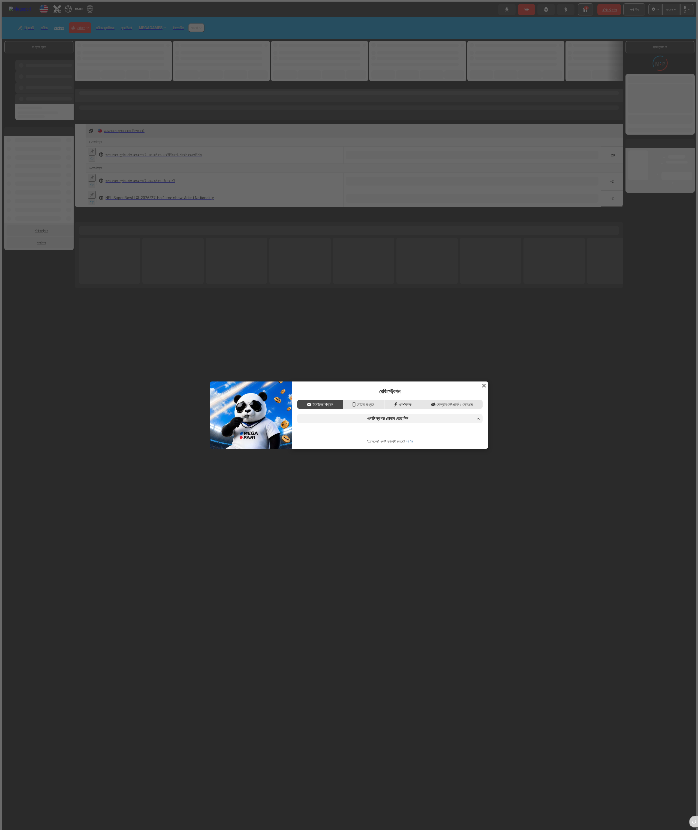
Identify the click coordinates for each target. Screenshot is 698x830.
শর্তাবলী (371, 457)
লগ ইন (409, 479)
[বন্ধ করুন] (484, 348)
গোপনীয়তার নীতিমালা (392, 457)
